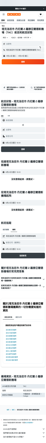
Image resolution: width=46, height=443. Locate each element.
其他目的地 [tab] (8, 317)
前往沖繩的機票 (11, 339)
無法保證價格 (29, 422)
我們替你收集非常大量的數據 (14, 433)
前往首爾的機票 (11, 336)
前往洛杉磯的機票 (12, 360)
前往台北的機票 (11, 345)
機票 (8, 410)
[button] (43, 8)
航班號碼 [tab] (6, 230)
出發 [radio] (9, 115)
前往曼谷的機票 (11, 348)
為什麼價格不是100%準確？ (13, 437)
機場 (13, 410)
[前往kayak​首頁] (14, 14)
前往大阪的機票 (11, 333)
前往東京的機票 (11, 330)
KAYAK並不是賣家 (10, 429)
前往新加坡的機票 (12, 357)
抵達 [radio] (2, 115)
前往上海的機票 (11, 351)
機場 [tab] (14, 230)
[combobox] (25, 129)
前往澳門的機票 (11, 354)
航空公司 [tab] (19, 317)
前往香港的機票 (11, 342)
